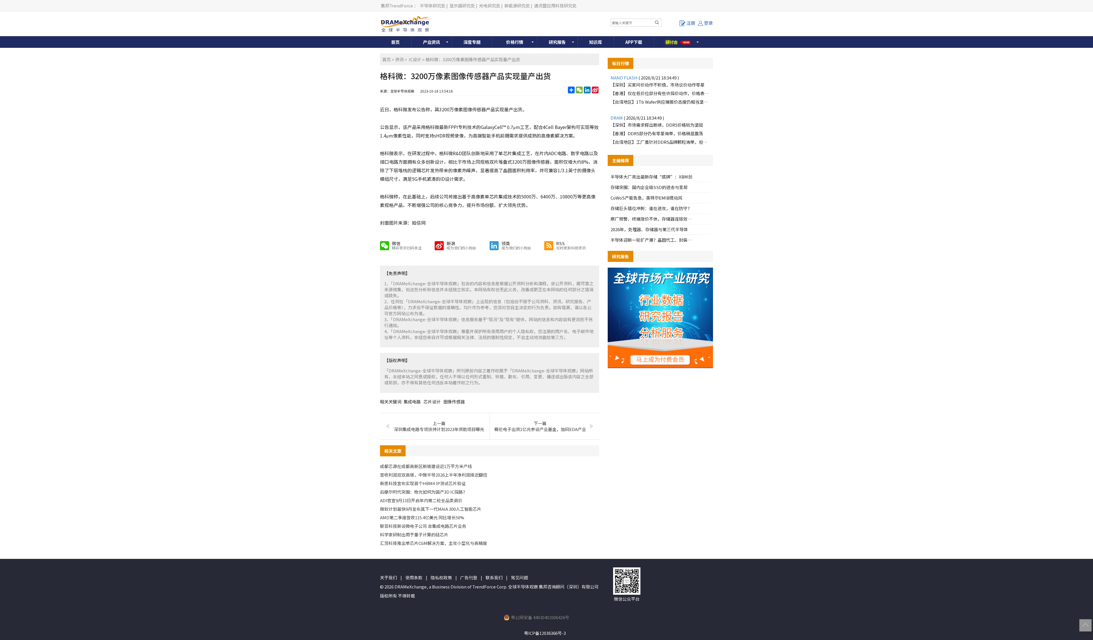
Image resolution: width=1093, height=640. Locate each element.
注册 (690, 22)
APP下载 (633, 42)
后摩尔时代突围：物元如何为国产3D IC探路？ (423, 492)
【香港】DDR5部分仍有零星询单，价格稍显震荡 (657, 133)
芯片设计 (432, 402)
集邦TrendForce (397, 6)
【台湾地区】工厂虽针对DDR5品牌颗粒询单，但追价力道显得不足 (660, 142)
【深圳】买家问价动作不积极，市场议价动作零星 (657, 85)
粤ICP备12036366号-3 (545, 633)
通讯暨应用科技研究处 (555, 6)
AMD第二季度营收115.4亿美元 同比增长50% (422, 517)
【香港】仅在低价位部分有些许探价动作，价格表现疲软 (660, 93)
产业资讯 (431, 42)
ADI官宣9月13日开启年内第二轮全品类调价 (421, 500)
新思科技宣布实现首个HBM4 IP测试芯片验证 (423, 483)
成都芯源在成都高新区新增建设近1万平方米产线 (426, 466)
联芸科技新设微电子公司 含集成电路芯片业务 (423, 526)
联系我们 (494, 577)
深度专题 (471, 42)
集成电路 (412, 402)
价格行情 (514, 42)
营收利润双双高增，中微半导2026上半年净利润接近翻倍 (433, 475)
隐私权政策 (441, 577)
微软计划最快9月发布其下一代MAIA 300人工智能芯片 (430, 509)
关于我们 (388, 577)
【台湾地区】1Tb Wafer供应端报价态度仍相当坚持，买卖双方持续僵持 (660, 102)
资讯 (399, 59)
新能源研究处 (517, 6)
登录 (708, 22)
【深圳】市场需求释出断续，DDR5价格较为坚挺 (657, 125)
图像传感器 (454, 402)
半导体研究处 (432, 6)
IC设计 (415, 59)
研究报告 (557, 42)
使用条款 (413, 577)
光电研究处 (489, 6)
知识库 (595, 42)
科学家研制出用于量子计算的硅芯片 (414, 535)
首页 (395, 42)
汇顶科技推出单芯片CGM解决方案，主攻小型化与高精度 (433, 543)
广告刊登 (468, 577)
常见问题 (519, 577)
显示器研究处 (462, 6)
